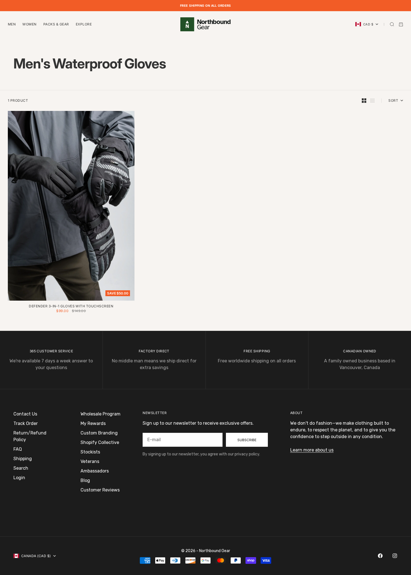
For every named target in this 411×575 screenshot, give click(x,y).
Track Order (25, 423)
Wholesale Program (101, 414)
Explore (84, 24)
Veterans (90, 461)
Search (20, 468)
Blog (85, 480)
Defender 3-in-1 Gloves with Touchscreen (71, 306)
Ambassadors (95, 471)
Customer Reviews (100, 490)
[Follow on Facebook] (380, 556)
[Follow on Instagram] (395, 556)
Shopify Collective (100, 442)
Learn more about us (312, 450)
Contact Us (25, 414)
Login (19, 477)
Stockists (90, 452)
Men (12, 24)
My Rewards (93, 423)
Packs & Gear (56, 24)
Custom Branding (99, 433)
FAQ (17, 449)
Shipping (22, 458)
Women (29, 24)
